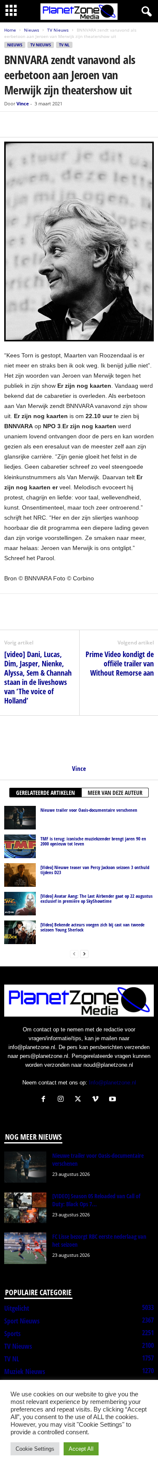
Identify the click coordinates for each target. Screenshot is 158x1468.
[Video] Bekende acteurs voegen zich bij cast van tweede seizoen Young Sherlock (92, 927)
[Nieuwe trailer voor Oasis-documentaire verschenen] (20, 817)
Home (10, 30)
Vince (22, 103)
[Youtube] (113, 1100)
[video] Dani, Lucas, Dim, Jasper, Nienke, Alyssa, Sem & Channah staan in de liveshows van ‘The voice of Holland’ (38, 677)
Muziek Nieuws (24, 1371)
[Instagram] (62, 1100)
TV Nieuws (58, 30)
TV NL (64, 45)
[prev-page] (74, 953)
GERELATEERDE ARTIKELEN (45, 793)
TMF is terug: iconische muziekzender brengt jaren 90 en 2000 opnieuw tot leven (93, 841)
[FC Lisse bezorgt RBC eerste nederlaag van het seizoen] (25, 1248)
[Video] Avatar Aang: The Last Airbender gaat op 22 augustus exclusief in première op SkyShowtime (96, 898)
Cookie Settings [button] (35, 1449)
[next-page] (84, 953)
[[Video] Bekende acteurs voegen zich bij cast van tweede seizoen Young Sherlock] (20, 932)
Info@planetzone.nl (112, 1082)
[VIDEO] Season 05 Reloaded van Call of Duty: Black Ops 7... (96, 1200)
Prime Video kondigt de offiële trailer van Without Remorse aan (120, 663)
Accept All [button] (81, 1449)
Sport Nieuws (22, 1321)
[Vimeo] (97, 1100)
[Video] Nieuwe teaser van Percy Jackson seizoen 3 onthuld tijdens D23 (94, 869)
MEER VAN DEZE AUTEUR (115, 793)
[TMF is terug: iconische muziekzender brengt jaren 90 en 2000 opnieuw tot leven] (20, 846)
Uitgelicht (16, 1308)
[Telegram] (70, 124)
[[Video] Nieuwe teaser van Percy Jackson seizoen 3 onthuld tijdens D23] (20, 875)
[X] (32, 124)
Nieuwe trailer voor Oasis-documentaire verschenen (88, 810)
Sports (12, 1333)
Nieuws (31, 30)
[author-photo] (79, 740)
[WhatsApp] (51, 124)
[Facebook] (12, 124)
